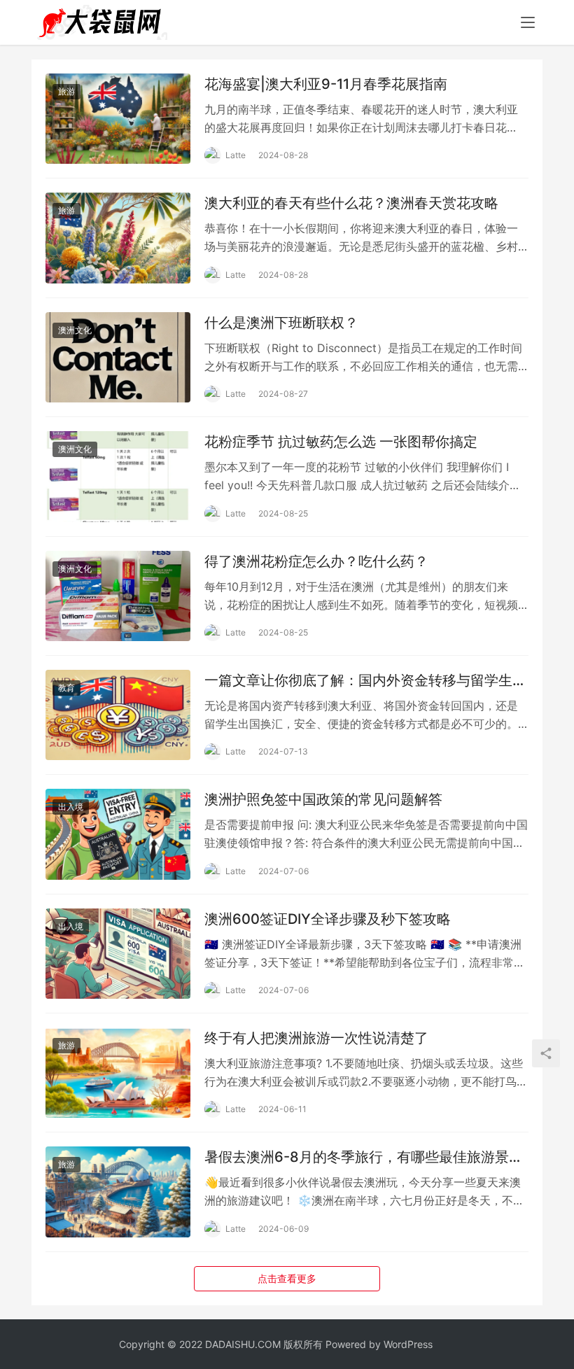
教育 (66, 687)
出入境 (70, 806)
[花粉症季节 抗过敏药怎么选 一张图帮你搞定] (118, 476)
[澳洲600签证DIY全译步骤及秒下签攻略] (118, 953)
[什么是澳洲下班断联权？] (118, 357)
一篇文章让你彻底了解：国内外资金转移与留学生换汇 (365, 680)
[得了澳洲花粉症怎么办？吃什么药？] (118, 596)
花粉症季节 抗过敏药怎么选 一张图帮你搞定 (340, 441)
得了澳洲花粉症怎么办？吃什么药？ (316, 561)
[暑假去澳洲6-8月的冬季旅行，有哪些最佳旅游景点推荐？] (118, 1191)
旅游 (66, 91)
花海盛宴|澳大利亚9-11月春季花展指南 (325, 84)
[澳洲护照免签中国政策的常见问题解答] (118, 834)
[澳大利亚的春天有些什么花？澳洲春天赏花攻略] (118, 237)
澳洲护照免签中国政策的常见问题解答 (323, 799)
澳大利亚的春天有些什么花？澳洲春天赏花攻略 (351, 203)
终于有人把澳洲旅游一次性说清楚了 (316, 1038)
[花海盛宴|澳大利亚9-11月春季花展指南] (118, 118)
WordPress (408, 1344)
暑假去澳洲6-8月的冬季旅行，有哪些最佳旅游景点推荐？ (363, 1157)
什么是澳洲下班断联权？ (281, 322)
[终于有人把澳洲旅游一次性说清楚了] (118, 1072)
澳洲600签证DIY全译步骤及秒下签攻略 (327, 919)
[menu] (527, 22)
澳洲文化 (75, 330)
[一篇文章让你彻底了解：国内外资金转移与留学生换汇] (118, 715)
